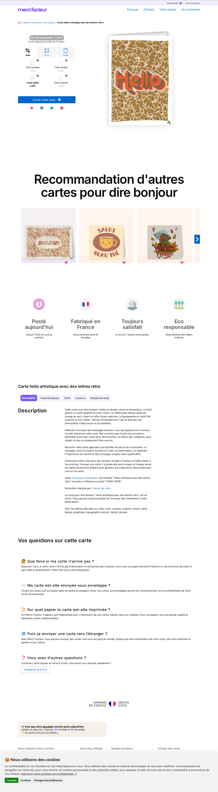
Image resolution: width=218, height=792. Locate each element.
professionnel (192, 3)
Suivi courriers (46, 748)
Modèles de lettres (122, 748)
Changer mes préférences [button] (48, 780)
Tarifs (67, 398)
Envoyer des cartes (169, 748)
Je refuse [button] (25, 780)
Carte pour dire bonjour (43, 22)
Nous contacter (27, 748)
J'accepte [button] (11, 780)
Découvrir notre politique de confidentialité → (49, 773)
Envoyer (132, 9)
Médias (98, 748)
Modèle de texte (99, 398)
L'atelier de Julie (100, 488)
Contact (149, 9)
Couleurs (80, 398)
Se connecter (190, 9)
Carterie (26, 22)
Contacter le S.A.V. (35, 669)
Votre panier (168, 9)
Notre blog (86, 748)
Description (29, 398)
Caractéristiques (49, 398)
